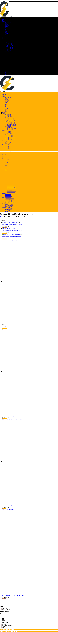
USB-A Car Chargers (10, 43)
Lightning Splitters (8, 74)
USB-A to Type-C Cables (9, 61)
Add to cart (4, 508)
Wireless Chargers (8, 51)
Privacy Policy (4, 608)
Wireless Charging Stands (11, 53)
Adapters (3, 55)
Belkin (6, 36)
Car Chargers (7, 42)
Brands (3, 21)
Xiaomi (6, 31)
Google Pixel (7, 25)
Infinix (6, 32)
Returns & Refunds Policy (7, 625)
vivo (5, 30)
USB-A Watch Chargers (11, 47)
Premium (3, 37)
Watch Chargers (7, 46)
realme (6, 29)
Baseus (6, 35)
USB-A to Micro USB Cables (10, 64)
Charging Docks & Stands (11, 50)
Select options (4, 227)
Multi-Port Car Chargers (11, 45)
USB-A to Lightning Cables (10, 63)
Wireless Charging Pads (11, 54)
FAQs (3, 627)
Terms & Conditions (6, 609)
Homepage (4, 19)
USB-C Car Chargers (10, 44)
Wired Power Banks (8, 143)
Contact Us (4, 626)
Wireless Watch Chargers (11, 49)
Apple (6, 23)
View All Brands (8, 22)
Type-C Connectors (8, 71)
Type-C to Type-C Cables (9, 60)
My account (4, 624)
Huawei (6, 27)
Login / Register (5, 154)
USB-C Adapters (8, 57)
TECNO (6, 33)
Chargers (3, 38)
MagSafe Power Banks (9, 141)
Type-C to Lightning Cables (10, 62)
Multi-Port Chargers (8, 41)
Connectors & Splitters (6, 144)
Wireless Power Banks (9, 142)
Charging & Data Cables (6, 59)
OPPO (6, 28)
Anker (6, 34)
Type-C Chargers (8, 40)
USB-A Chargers (8, 39)
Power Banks (4, 65)
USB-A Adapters (8, 56)
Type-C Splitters (7, 73)
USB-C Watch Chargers (11, 48)
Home (1, 216)
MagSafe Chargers (10, 52)
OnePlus (6, 26)
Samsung (6, 24)
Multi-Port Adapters (8, 58)
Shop (3, 20)
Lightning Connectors (8, 72)
